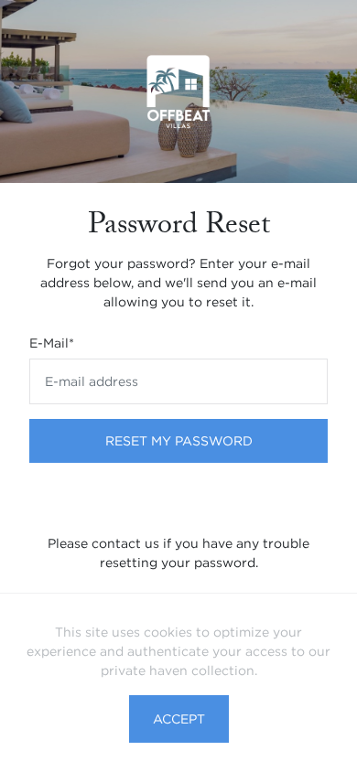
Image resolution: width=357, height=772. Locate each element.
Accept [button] (179, 719)
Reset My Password (179, 441)
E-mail (51, 343)
